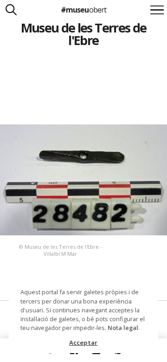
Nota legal (123, 327)
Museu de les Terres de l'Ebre (84, 34)
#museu (83, 10)
